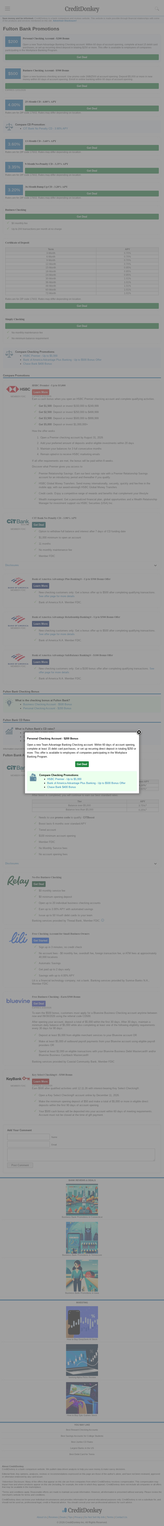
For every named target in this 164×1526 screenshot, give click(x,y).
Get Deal (82, 764)
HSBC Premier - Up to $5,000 (64, 779)
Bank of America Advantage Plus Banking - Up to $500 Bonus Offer (86, 783)
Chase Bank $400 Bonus (61, 787)
